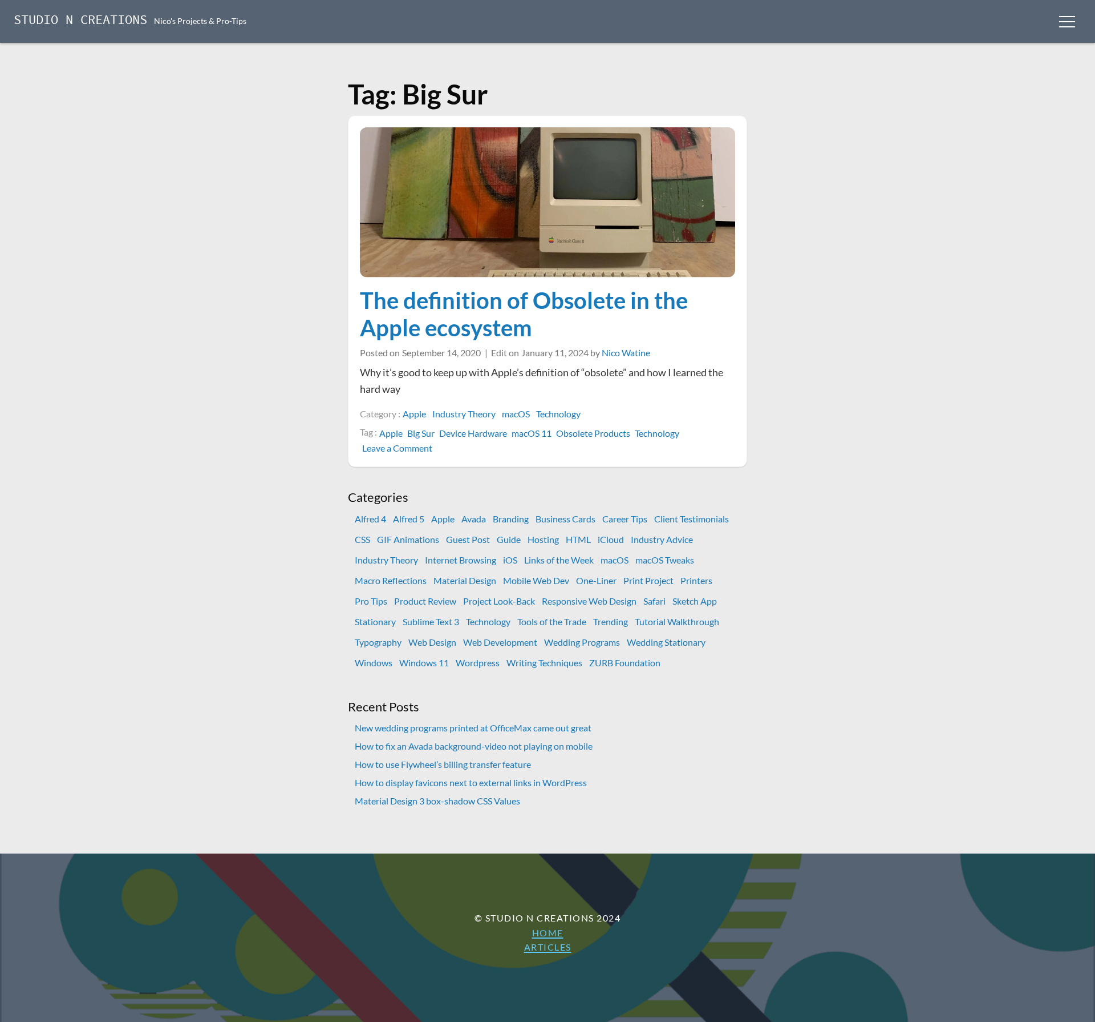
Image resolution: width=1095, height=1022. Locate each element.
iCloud (611, 539)
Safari (654, 601)
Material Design (464, 580)
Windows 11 (424, 662)
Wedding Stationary (666, 642)
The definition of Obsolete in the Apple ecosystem (524, 314)
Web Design (432, 642)
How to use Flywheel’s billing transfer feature (443, 764)
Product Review (425, 601)
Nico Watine (626, 352)
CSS (362, 539)
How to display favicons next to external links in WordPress (471, 782)
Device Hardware (473, 433)
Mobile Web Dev (536, 580)
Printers (696, 580)
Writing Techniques (544, 662)
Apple (414, 413)
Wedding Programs (582, 642)
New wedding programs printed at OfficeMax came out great (473, 727)
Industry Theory (464, 413)
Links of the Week (559, 559)
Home (547, 932)
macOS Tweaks (664, 559)
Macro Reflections (391, 580)
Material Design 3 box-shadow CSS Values (437, 800)
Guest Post (468, 539)
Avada (473, 518)
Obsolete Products (593, 433)
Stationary (375, 621)
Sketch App (694, 601)
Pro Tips (371, 601)
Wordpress (478, 662)
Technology (558, 413)
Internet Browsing (460, 559)
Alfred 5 (408, 518)
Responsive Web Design (589, 601)
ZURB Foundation (624, 662)
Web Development (500, 642)
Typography (378, 642)
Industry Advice (662, 539)
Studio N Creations (80, 20)
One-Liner (596, 580)
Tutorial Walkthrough (677, 621)
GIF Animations (408, 539)
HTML (578, 539)
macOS (516, 413)
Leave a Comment (398, 448)
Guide (509, 539)
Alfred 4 (370, 518)
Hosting (543, 539)
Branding (511, 518)
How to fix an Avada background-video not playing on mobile (474, 746)
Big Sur (421, 433)
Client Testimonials (691, 518)
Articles (547, 946)
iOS (510, 559)
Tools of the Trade (551, 621)
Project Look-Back (499, 601)
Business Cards (565, 518)
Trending (610, 621)
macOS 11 (531, 433)
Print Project (648, 580)
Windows (373, 662)
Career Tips (624, 518)
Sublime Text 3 (431, 621)
